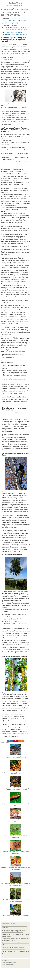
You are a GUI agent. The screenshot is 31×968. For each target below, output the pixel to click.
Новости (15, 5)
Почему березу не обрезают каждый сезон (16, 34)
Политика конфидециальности (7, 964)
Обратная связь (5, 966)
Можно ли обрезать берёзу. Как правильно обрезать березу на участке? (14, 21)
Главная (9, 5)
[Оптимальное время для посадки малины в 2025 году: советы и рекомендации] (15, 898)
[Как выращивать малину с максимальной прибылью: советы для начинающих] (15, 882)
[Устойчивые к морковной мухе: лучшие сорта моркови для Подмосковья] (15, 866)
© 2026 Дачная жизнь (6, 960)
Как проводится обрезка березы (13, 32)
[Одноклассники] (21, 741)
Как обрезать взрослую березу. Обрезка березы (16, 27)
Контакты (3, 962)
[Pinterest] (15, 741)
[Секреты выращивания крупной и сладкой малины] (15, 914)
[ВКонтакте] (10, 741)
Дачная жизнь (15, 3)
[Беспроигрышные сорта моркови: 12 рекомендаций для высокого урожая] (15, 770)
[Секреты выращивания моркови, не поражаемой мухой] (15, 802)
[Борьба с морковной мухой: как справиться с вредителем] (15, 834)
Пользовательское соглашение (11, 962)
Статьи (21, 5)
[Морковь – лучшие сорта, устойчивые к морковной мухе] (15, 818)
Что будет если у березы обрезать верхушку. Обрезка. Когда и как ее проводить (15, 24)
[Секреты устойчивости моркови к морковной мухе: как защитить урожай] (15, 850)
